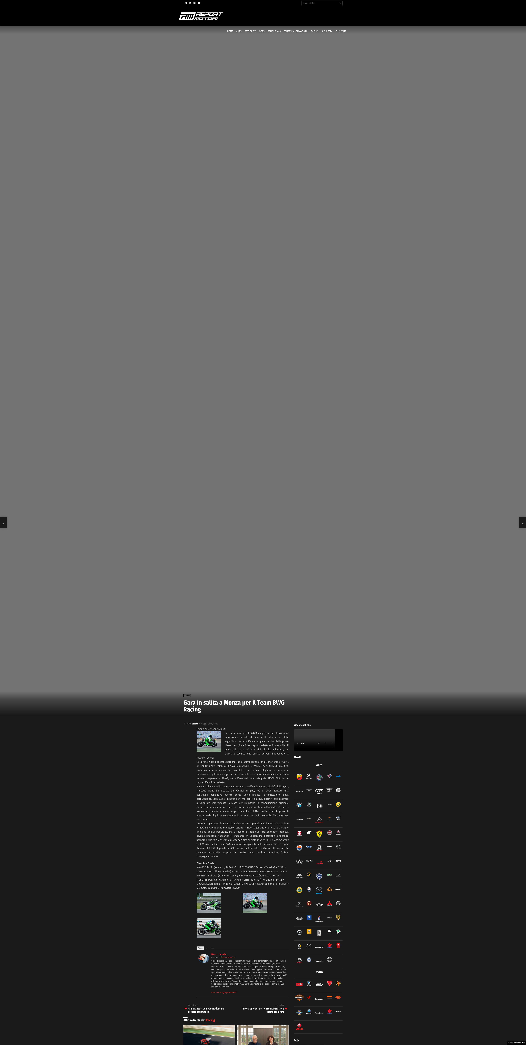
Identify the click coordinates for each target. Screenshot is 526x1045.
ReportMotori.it (228, 957)
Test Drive (250, 31)
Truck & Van (274, 31)
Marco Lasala (218, 954)
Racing (314, 31)
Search (340, 4)
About (200, 948)
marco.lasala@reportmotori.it (224, 992)
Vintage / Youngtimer (296, 31)
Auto (238, 31)
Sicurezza (327, 31)
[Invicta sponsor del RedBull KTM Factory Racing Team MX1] (522, 522)
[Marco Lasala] (203, 961)
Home (230, 31)
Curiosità (341, 31)
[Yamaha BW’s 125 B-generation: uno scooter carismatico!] (3, 522)
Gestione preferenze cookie (516, 1042)
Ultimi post (210, 948)
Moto (262, 31)
